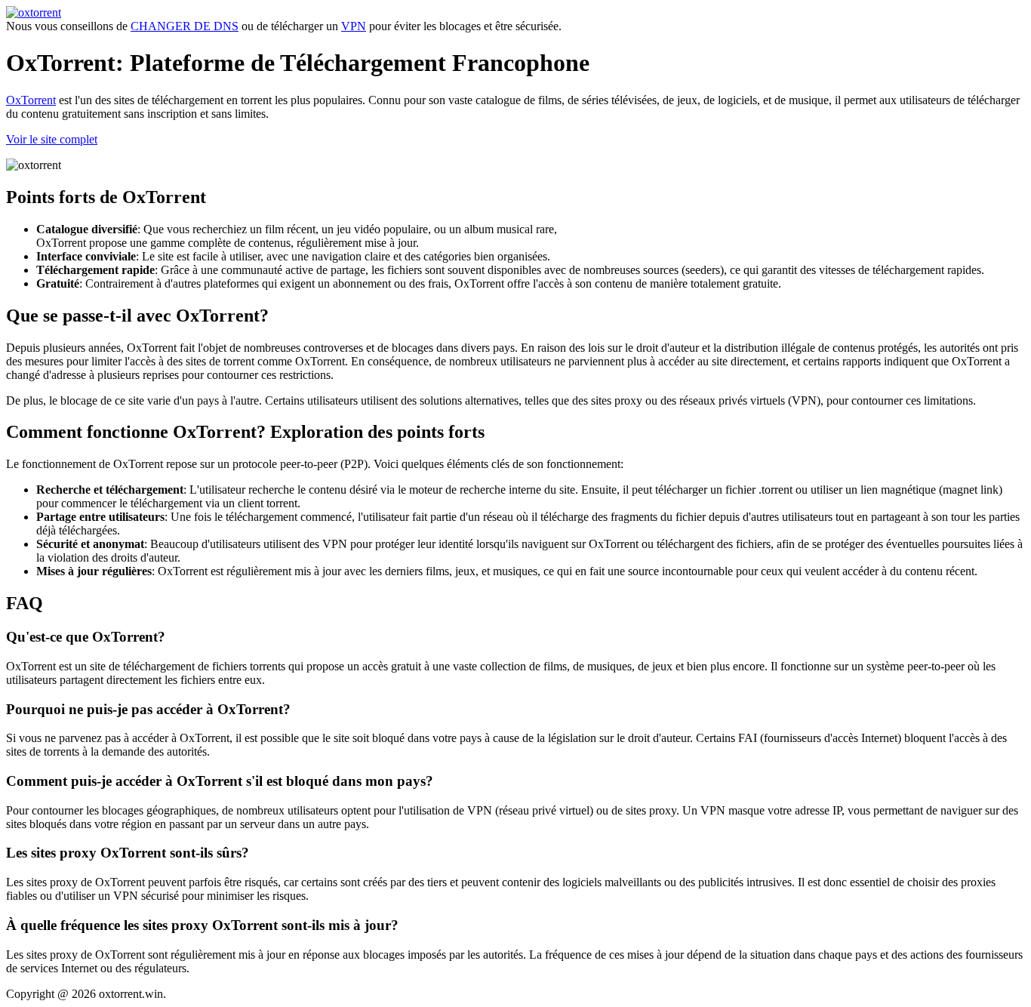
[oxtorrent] (33, 12)
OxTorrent (31, 100)
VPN (353, 26)
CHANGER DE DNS (185, 26)
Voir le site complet (51, 139)
